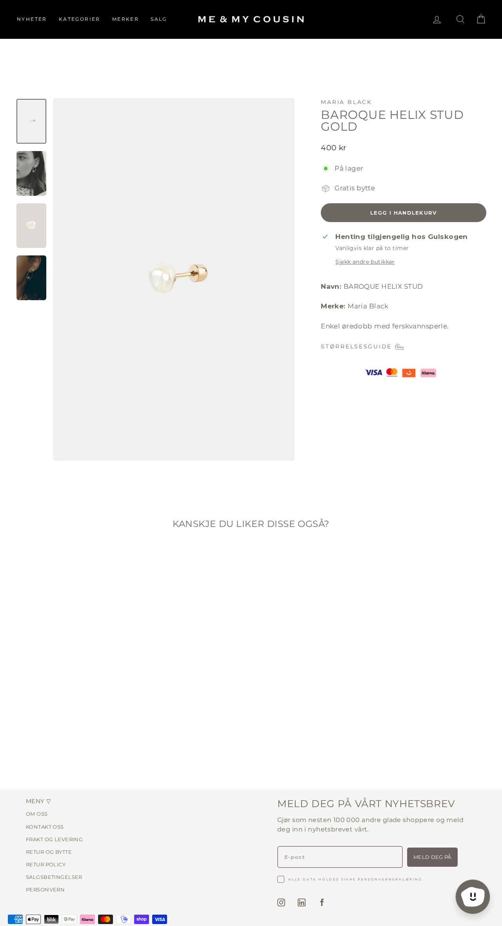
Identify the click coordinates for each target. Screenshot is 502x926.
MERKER (125, 19)
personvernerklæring (390, 879)
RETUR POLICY (45, 864)
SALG (159, 19)
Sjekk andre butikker (365, 262)
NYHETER (32, 19)
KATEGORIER (79, 19)
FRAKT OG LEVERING (54, 839)
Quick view (71, 706)
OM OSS (37, 814)
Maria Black (346, 102)
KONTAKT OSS (45, 827)
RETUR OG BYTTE (49, 852)
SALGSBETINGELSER (54, 877)
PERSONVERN (45, 889)
